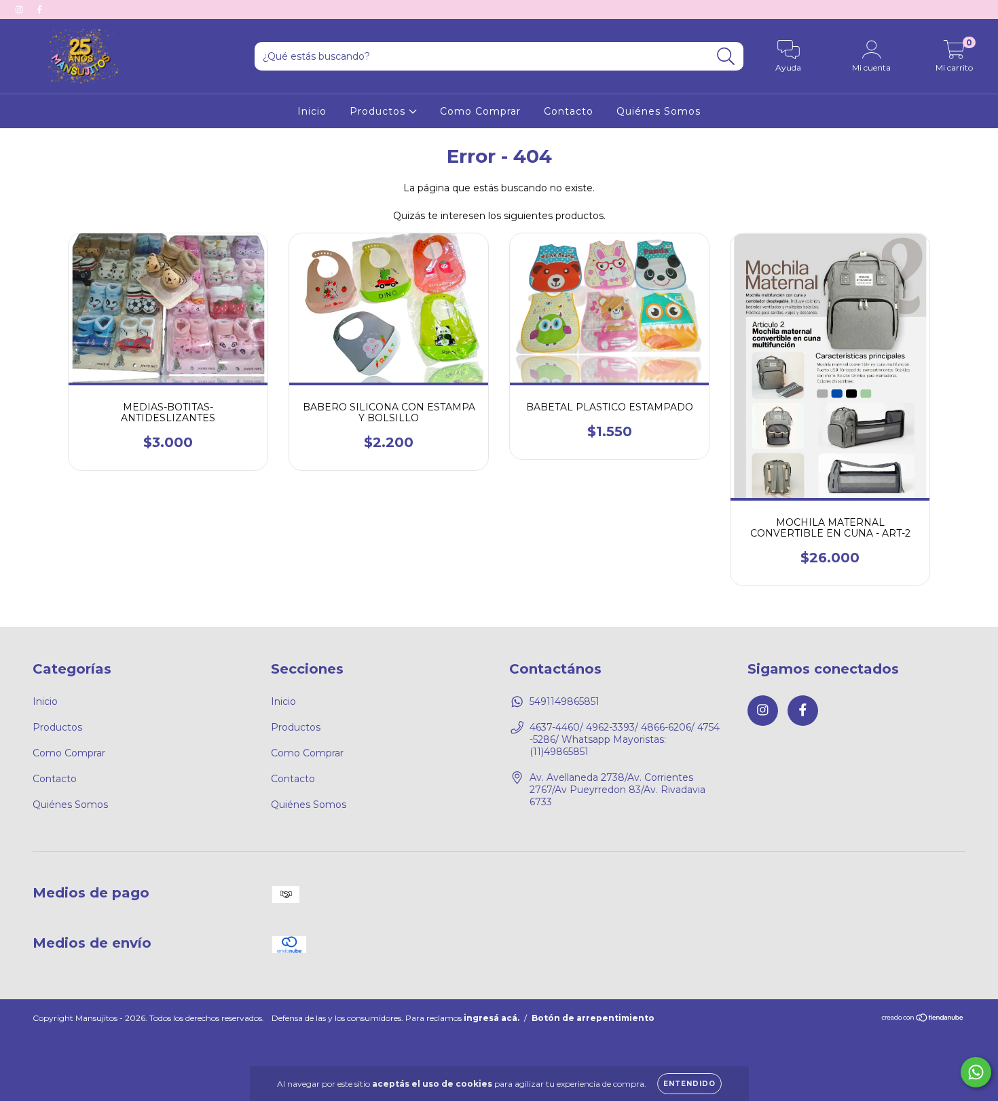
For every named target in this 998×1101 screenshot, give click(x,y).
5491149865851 (564, 701)
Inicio (312, 111)
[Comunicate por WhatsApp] (976, 1072)
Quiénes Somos (658, 111)
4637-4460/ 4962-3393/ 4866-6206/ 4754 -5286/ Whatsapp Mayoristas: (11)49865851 (625, 739)
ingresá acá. (491, 1018)
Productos (379, 111)
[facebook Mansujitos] (39, 9)
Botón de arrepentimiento (593, 1018)
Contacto (568, 111)
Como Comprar (480, 111)
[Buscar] (726, 57)
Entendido (689, 1083)
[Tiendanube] (923, 1019)
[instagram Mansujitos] (20, 9)
